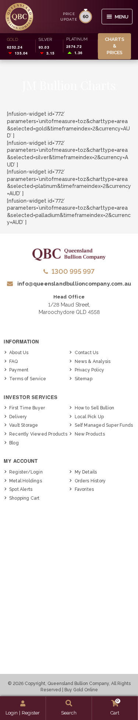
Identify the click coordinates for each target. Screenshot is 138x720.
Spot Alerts (20, 489)
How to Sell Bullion (94, 407)
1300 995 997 (73, 271)
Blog (14, 442)
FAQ (13, 361)
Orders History (90, 480)
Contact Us (87, 352)
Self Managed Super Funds (104, 425)
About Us (19, 352)
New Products (90, 434)
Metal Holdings (25, 480)
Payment (18, 370)
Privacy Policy (90, 370)
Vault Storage (23, 425)
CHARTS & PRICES (114, 45)
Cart (114, 707)
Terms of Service (27, 378)
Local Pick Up (89, 416)
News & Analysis (93, 361)
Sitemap (83, 378)
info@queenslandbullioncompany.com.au (73, 284)
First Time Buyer (27, 407)
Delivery (18, 416)
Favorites (84, 489)
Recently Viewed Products (38, 434)
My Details (86, 472)
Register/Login (26, 472)
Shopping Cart (24, 498)
